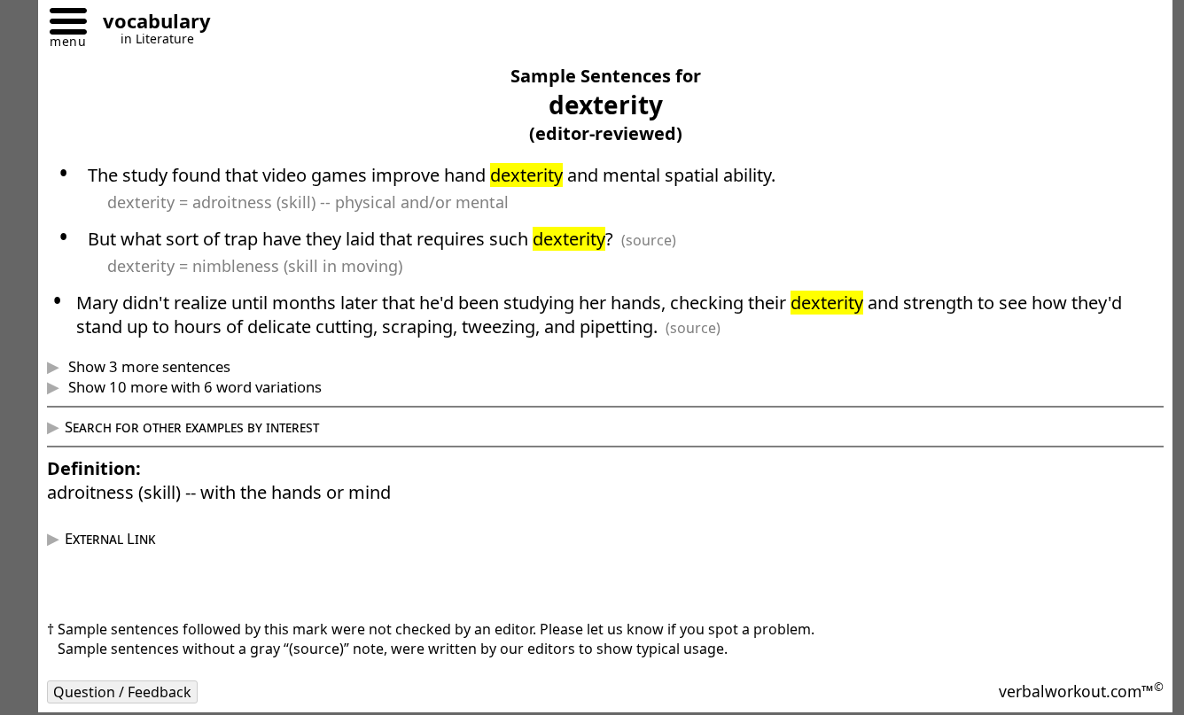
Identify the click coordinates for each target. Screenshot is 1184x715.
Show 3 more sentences (147, 366)
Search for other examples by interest (192, 426)
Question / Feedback (122, 692)
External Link (110, 538)
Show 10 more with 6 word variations (193, 387)
